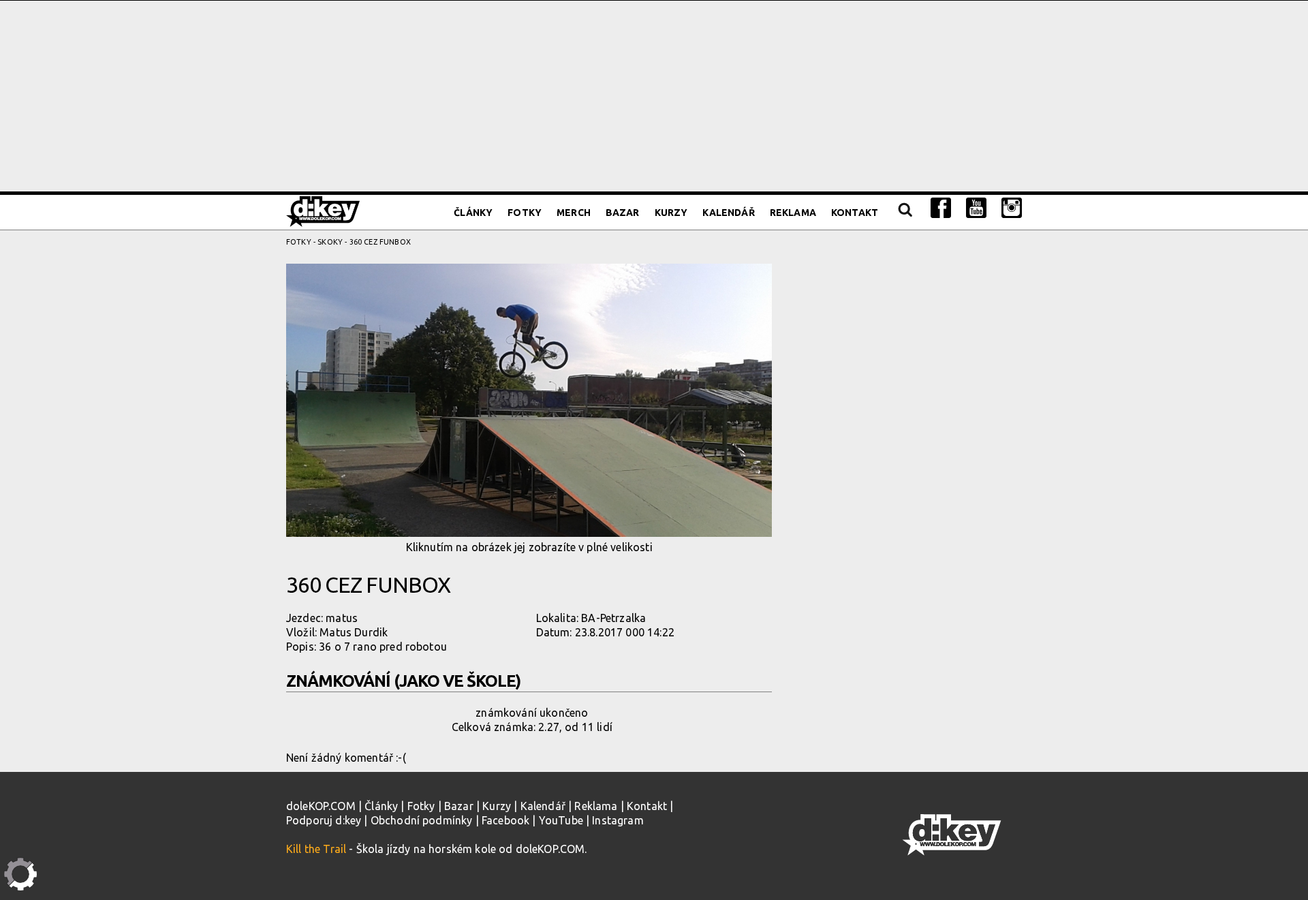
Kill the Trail (316, 849)
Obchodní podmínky (422, 820)
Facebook (505, 820)
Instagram (617, 820)
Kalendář (728, 212)
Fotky (525, 212)
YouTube (561, 820)
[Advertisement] (654, 96)
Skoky (330, 242)
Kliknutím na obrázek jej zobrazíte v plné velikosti (529, 547)
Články (473, 212)
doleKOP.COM (321, 806)
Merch (574, 212)
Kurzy (671, 212)
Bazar (623, 212)
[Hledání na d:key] (904, 212)
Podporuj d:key (323, 820)
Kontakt (854, 212)
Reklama (793, 212)
